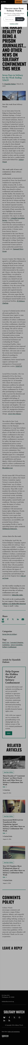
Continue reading (14, 23)
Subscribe (20, 19)
